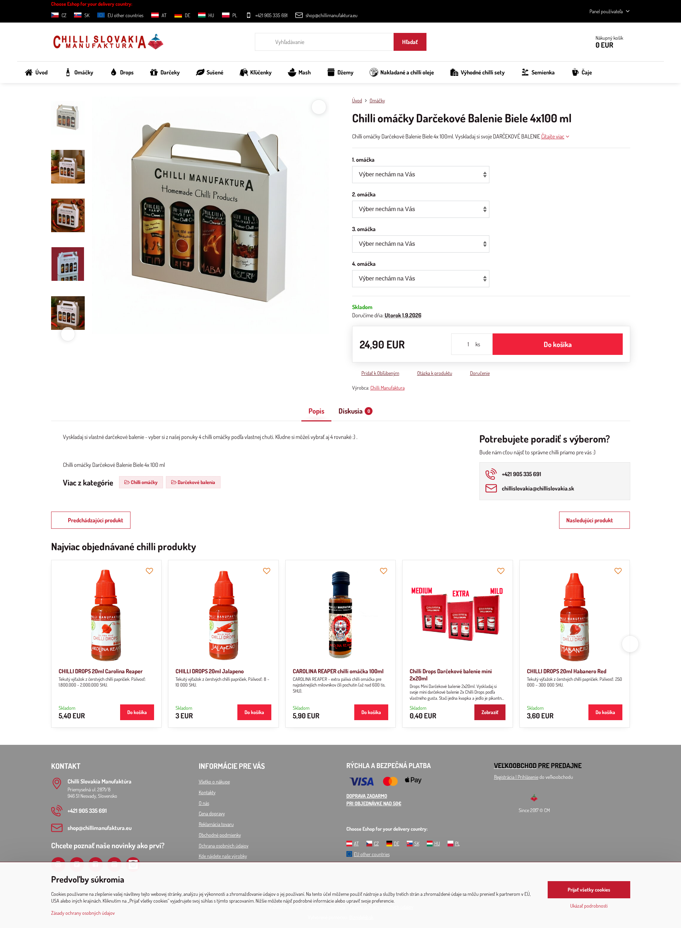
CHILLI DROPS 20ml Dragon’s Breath (173, 671)
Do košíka (558, 344)
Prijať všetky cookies (589, 890)
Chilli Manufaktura (387, 388)
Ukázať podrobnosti (589, 906)
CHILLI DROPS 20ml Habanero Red (54, 671)
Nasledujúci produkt (589, 520)
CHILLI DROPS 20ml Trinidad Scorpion (409, 671)
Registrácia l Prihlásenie (516, 777)
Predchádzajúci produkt (95, 520)
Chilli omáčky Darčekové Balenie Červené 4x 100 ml (521, 675)
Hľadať (410, 41)
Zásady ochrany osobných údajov (83, 913)
